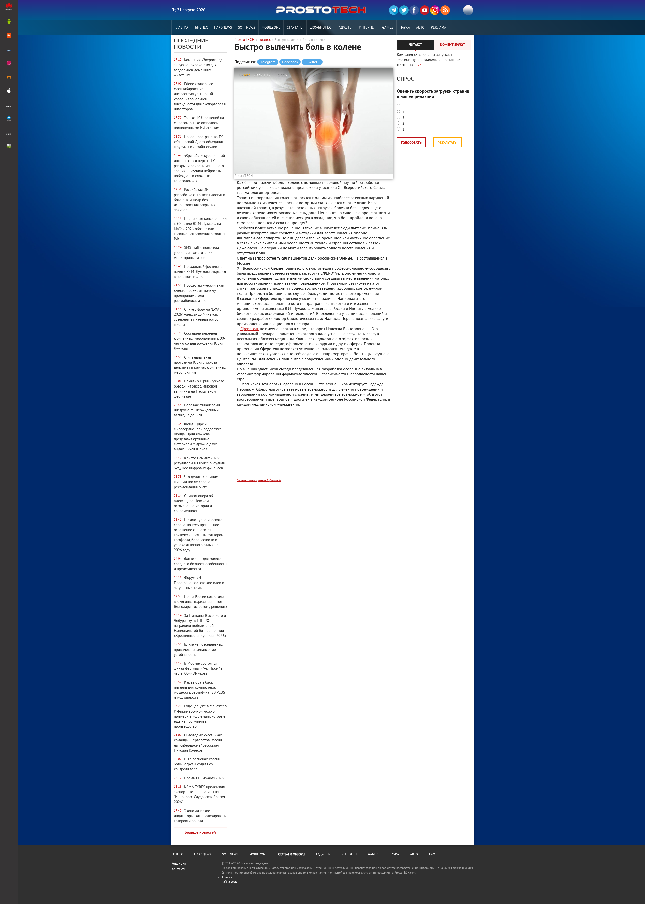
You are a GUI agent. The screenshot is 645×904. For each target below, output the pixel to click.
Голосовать (411, 143)
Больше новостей (200, 832)
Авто (420, 28)
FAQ (432, 855)
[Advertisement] (314, 446)
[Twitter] (404, 10)
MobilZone (271, 28)
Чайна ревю (229, 882)
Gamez (387, 28)
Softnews (246, 28)
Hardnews (223, 28)
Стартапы (295, 28)
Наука (405, 28)
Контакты (178, 869)
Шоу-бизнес (320, 28)
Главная (182, 28)
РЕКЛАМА (438, 28)
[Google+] (435, 10)
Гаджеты (344, 28)
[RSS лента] (445, 10)
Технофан (228, 877)
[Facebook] (414, 10)
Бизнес (201, 28)
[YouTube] (425, 10)
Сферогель (249, 329)
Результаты (447, 143)
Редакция (178, 864)
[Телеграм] (394, 10)
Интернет (367, 28)
